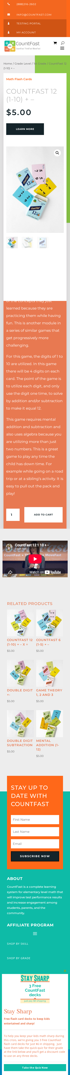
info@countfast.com (34, 14)
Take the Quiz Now (35, 1067)
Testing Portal (29, 23)
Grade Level (23, 63)
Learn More (25, 129)
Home (8, 63)
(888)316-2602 (26, 4)
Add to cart (43, 514)
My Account (26, 32)
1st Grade (40, 63)
